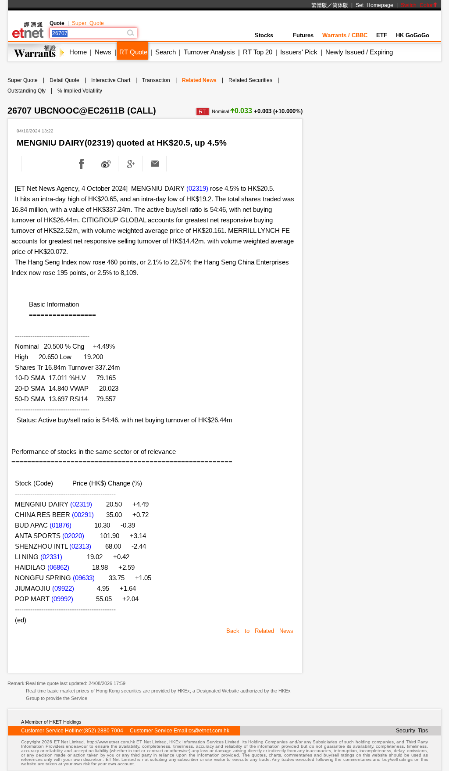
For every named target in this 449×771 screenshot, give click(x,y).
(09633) (84, 578)
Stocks (264, 35)
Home (78, 52)
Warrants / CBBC (344, 35)
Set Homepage (374, 5)
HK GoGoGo (412, 35)
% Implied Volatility (79, 91)
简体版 (340, 5)
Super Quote (88, 23)
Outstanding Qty (26, 91)
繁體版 (319, 5)
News (103, 52)
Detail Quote (64, 80)
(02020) (73, 535)
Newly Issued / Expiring (359, 52)
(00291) (83, 514)
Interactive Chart (110, 80)
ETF (381, 35)
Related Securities (250, 80)
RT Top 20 (257, 52)
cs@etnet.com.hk (209, 731)
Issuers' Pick (298, 52)
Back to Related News (259, 631)
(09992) (62, 599)
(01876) (60, 525)
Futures (303, 35)
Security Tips (412, 731)
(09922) (63, 588)
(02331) (51, 556)
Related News (199, 80)
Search (165, 52)
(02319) (197, 188)
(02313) (80, 546)
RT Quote (133, 52)
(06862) (58, 567)
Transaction (156, 80)
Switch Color (417, 5)
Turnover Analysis (209, 52)
